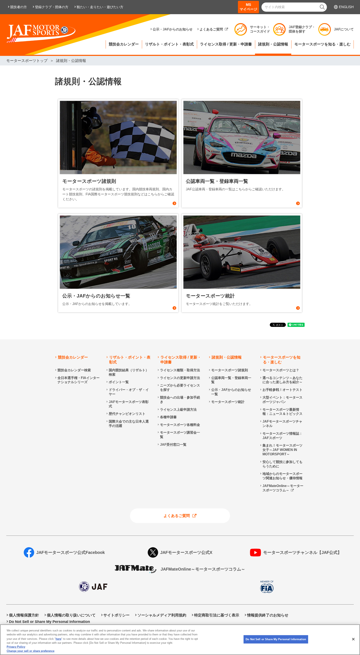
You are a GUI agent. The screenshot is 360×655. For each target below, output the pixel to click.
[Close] (353, 639)
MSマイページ (248, 7)
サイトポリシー (116, 615)
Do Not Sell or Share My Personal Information (276, 639)
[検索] (322, 7)
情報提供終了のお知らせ (267, 615)
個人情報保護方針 (24, 615)
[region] (180, 639)
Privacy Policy (16, 646)
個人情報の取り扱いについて (71, 615)
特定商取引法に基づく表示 (216, 615)
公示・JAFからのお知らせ (172, 29)
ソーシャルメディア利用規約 (162, 615)
